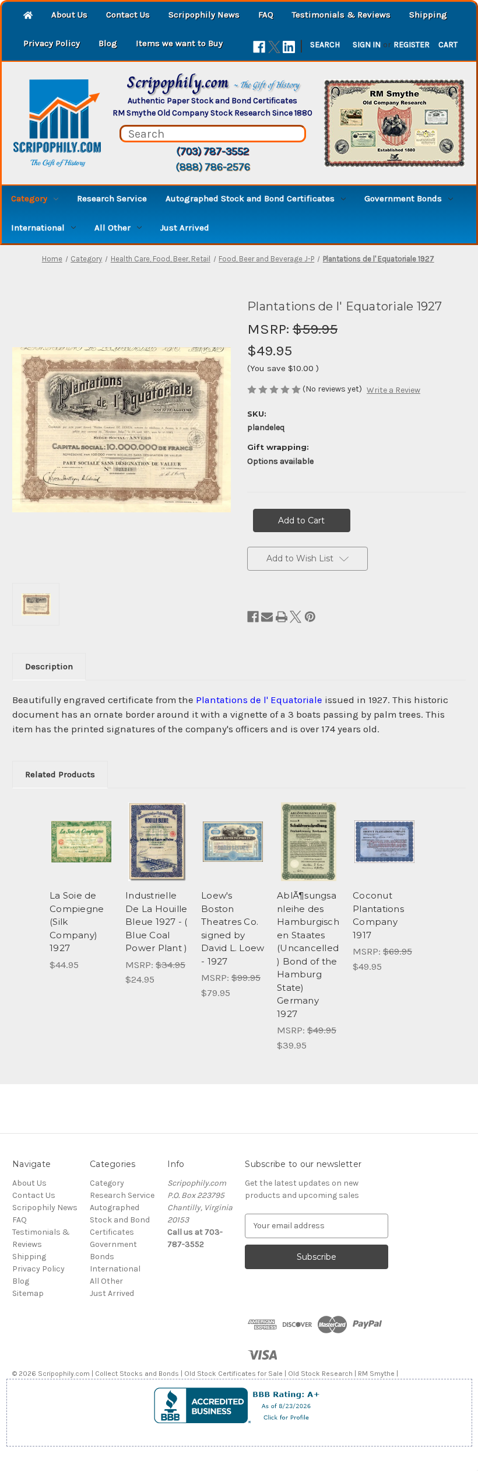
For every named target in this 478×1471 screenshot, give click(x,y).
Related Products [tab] (60, 774)
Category (29, 198)
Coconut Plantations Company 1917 (378, 915)
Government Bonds (403, 198)
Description (49, 666)
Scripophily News (204, 14)
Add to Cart (81, 856)
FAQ (265, 14)
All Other (112, 227)
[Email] (267, 617)
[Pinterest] (310, 617)
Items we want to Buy (179, 43)
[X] (274, 47)
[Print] (281, 617)
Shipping (428, 14)
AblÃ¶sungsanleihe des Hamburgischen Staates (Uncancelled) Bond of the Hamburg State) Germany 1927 (308, 954)
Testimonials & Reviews (341, 14)
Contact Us (128, 14)
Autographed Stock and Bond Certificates (250, 198)
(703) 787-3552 (212, 151)
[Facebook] (259, 47)
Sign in (367, 45)
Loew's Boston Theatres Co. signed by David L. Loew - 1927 (232, 928)
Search (325, 45)
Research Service (112, 198)
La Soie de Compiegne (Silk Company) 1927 (77, 921)
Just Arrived (184, 227)
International (38, 227)
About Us (69, 14)
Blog (108, 43)
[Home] (28, 16)
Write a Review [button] (393, 390)
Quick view (81, 827)
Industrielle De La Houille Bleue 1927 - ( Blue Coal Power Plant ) (156, 921)
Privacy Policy (51, 43)
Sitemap (28, 1293)
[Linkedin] (289, 47)
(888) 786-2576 (212, 166)
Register (411, 45)
